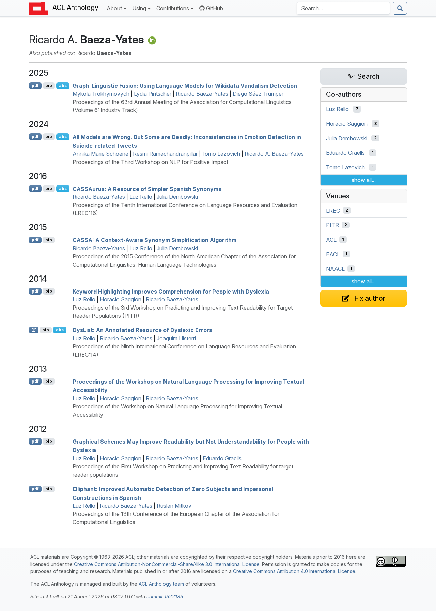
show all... (364, 180)
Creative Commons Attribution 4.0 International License (294, 571)
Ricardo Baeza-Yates (202, 93)
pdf (35, 85)
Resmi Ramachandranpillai (165, 153)
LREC (333, 210)
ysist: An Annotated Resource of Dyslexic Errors (142, 330)
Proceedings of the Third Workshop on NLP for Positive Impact (150, 162)
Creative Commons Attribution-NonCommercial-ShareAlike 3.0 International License (167, 564)
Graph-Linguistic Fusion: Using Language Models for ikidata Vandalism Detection (185, 85)
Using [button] (139, 8)
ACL (331, 239)
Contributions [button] (172, 8)
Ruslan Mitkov (174, 505)
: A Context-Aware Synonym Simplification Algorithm (154, 240)
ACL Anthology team (161, 584)
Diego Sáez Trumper (258, 93)
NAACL (335, 268)
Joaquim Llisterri (176, 338)
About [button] (114, 8)
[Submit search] (400, 8)
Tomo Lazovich (220, 153)
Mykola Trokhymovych (101, 93)
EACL (333, 254)
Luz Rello (140, 196)
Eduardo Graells (222, 458)
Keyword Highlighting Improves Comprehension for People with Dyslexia (171, 291)
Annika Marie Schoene (100, 153)
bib (48, 85)
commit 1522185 (164, 596)
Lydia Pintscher (152, 93)
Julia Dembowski (177, 196)
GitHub (214, 8)
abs (63, 85)
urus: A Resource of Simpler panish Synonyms (147, 188)
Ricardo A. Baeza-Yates (274, 153)
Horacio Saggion (120, 299)
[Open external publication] (33, 330)
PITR (332, 225)
